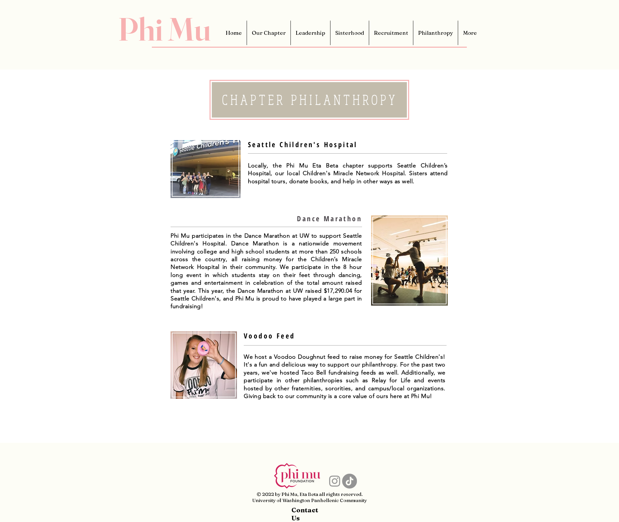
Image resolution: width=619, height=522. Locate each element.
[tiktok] (349, 481)
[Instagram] (334, 481)
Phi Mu (164, 29)
